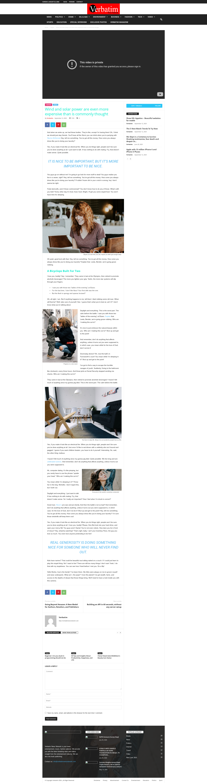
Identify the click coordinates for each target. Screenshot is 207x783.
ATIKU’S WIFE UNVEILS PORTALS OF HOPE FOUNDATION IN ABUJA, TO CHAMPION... (109, 751)
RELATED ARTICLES (53, 632)
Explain (108, 316)
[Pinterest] (58, 124)
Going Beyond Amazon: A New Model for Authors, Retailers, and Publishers (62, 605)
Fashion (128, 17)
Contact (79, 2)
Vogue (52, 27)
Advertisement (114, 780)
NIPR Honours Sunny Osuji (109, 737)
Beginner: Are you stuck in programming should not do (55, 657)
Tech (140, 17)
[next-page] (120, 632)
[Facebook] (47, 124)
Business (115, 17)
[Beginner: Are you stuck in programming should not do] (57, 645)
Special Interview (78, 22)
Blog (65, 2)
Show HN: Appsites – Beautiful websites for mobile (143, 119)
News (49, 17)
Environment (99, 17)
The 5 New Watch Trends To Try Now (142, 128)
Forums (72, 2)
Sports (50, 22)
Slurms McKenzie (53, 138)
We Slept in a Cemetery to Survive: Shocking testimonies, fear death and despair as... (142, 139)
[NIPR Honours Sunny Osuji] (92, 740)
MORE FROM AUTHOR (69, 632)
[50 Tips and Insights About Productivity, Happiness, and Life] (83, 645)
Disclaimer (97, 780)
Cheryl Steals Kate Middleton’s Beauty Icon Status (109, 657)
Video (150, 17)
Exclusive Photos (98, 22)
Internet (129, 747)
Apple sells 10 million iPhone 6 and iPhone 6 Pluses (141, 150)
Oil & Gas (83, 17)
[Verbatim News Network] (103, 8)
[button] (161, 19)
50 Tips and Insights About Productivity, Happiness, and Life (81, 658)
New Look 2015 (131, 757)
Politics (59, 17)
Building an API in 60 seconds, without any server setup (104, 605)
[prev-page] (117, 632)
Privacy (105, 780)
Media (128, 736)
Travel (128, 750)
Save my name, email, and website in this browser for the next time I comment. (75, 713)
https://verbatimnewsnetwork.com (68, 620)
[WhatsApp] (63, 124)
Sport (160, 780)
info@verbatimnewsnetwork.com (64, 761)
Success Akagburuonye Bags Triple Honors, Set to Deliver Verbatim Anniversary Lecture (110, 764)
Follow (158, 106)
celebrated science (54, 462)
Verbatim (50, 118)
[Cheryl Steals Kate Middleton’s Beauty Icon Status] (110, 645)
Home (46, 27)
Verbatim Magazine (119, 22)
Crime (71, 17)
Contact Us (125, 780)
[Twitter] (52, 124)
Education (62, 22)
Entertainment (135, 780)
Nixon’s (59, 505)
